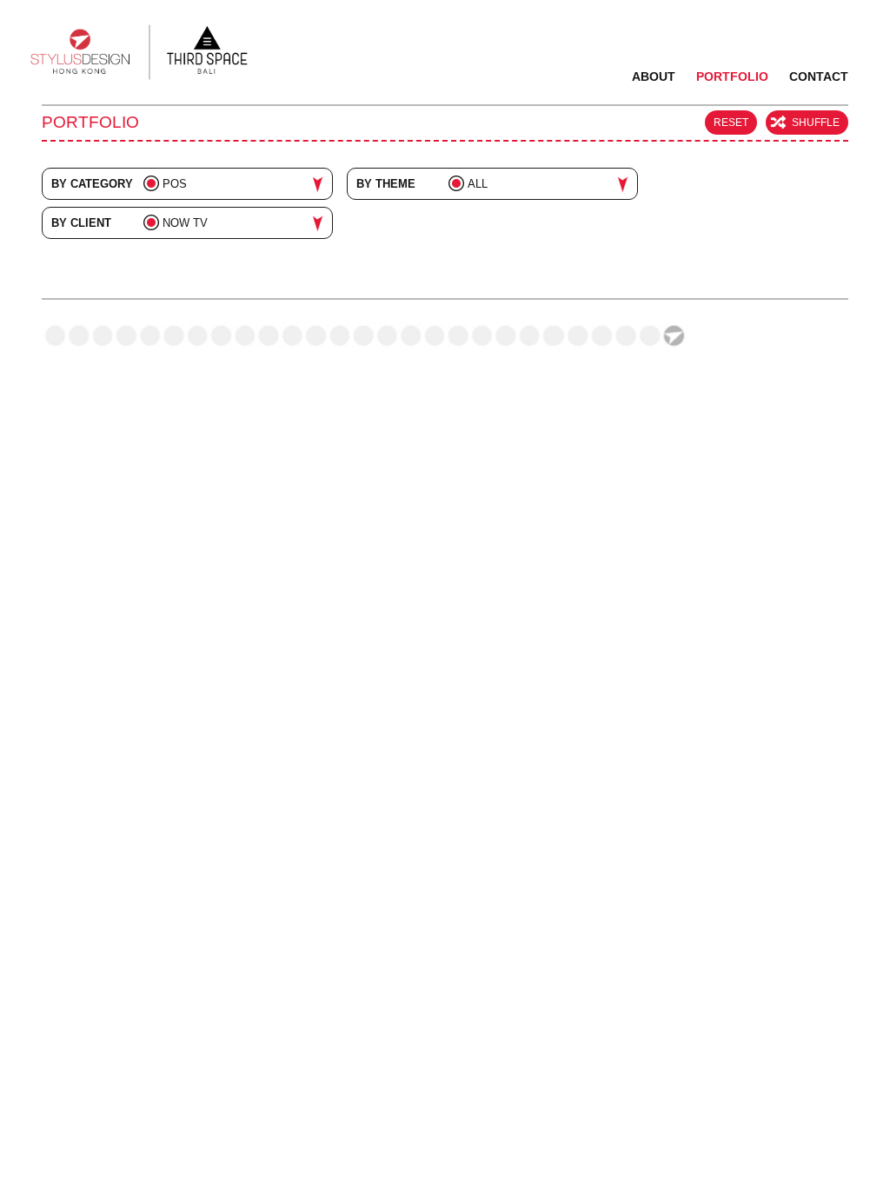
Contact (818, 76)
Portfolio (732, 76)
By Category (92, 183)
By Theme (385, 183)
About (653, 76)
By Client (81, 222)
